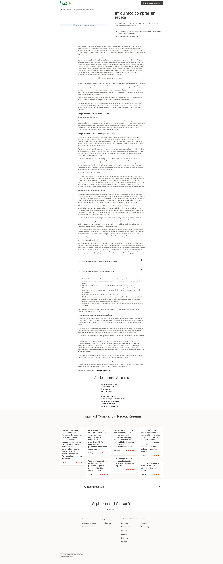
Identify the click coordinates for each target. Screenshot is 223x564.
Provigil (124, 542)
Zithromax (124, 523)
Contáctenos (106, 523)
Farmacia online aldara (108, 386)
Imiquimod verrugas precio (109, 406)
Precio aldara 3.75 (107, 391)
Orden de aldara (106, 389)
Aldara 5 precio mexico (108, 396)
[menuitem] (63, 10)
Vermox (124, 530)
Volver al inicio (111, 510)
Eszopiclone (125, 527)
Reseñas (85, 527)
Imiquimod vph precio (108, 394)
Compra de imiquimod (108, 403)
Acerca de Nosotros (89, 523)
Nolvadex (124, 538)
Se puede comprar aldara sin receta (113, 399)
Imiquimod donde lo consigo (110, 401)
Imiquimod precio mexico (109, 384)
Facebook (144, 523)
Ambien (124, 534)
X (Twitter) (145, 527)
